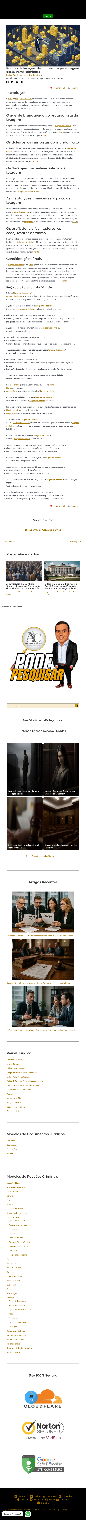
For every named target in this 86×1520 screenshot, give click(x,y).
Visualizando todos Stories (43, 856)
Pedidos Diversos (13, 1352)
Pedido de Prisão (13, 1280)
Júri (8, 1272)
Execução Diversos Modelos (20, 1242)
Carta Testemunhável (17, 1322)
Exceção (10, 1204)
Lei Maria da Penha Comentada (19, 1090)
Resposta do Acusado (15, 1339)
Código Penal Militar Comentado (20, 1077)
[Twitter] (12, 81)
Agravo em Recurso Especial (20, 1309)
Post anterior (8, 541)
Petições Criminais (14, 1102)
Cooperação (11, 413)
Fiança (9, 1259)
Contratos (11, 1140)
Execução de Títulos (15, 1208)
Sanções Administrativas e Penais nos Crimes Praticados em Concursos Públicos (38, 983)
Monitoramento (12, 410)
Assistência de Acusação (16, 1187)
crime (10, 98)
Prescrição (13, 1250)
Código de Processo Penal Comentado (22, 1072)
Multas (9, 388)
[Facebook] (7, 81)
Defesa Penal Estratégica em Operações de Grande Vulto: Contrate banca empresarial (41, 1030)
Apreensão (10, 391)
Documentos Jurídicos (16, 1107)
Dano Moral (13, 1233)
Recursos (10, 1297)
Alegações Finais (13, 1183)
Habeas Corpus (13, 1263)
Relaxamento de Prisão (16, 1331)
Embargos (13, 1326)
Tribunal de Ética (13, 1111)
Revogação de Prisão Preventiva (19, 1348)
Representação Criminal (16, 1335)
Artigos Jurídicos (12, 592)
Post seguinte (77, 541)
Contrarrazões (14, 1229)
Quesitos (10, 1289)
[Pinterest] (17, 81)
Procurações (12, 1149)
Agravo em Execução (17, 1220)
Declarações (12, 1145)
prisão (16, 385)
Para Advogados (13, 1094)
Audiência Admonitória (18, 1225)
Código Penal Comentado (17, 1068)
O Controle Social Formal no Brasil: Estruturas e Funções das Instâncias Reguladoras (60, 586)
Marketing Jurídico (14, 1098)
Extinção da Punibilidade (17, 1213)
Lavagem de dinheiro (14, 296)
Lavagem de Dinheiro (29, 419)
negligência (28, 221)
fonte (44, 135)
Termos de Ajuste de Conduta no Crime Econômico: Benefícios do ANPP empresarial (40, 935)
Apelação (12, 1314)
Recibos (10, 1153)
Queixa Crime (12, 1285)
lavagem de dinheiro (23, 98)
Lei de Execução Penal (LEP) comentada (23, 1085)
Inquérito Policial (14, 1267)
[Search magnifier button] (76, 705)
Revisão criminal (13, 1344)
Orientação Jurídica (15, 1060)
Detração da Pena (16, 1237)
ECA (8, 1200)
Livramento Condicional (18, 1246)
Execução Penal (13, 1217)
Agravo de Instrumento (18, 1301)
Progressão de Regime (18, 1255)
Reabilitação (12, 1293)
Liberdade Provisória (15, 1276)
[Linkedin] (22, 81)
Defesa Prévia (12, 1191)
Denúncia (10, 1196)
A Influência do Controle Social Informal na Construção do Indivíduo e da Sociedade (23, 586)
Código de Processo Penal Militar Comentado (25, 1081)
